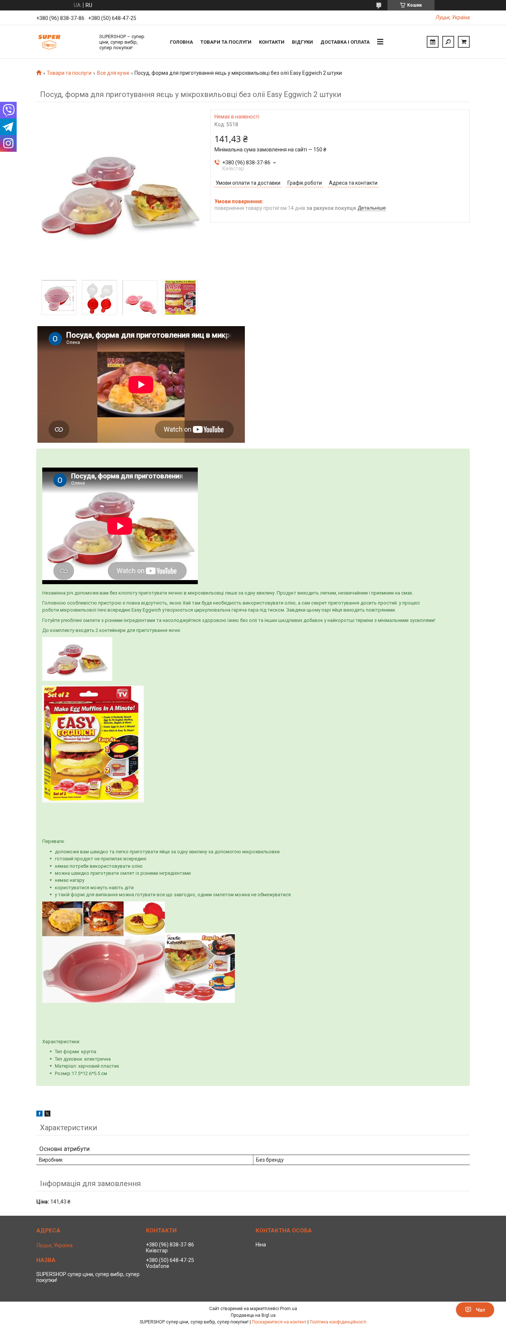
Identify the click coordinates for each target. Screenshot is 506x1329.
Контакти (271, 42)
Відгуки (302, 42)
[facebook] (39, 1115)
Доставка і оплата (345, 42)
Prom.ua (288, 1308)
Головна (181, 42)
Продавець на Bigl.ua (253, 1315)
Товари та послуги (226, 42)
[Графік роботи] (433, 42)
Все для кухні (113, 73)
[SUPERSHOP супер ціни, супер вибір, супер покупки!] (64, 42)
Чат (480, 1310)
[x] (47, 1115)
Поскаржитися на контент (279, 1322)
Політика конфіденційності (338, 1322)
